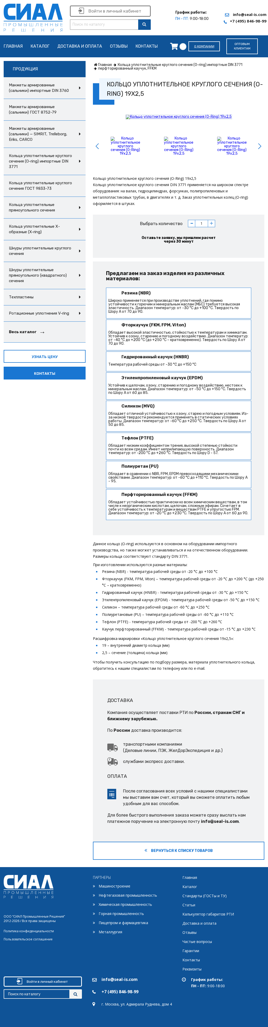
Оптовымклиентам (242, 46)
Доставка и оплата (79, 46)
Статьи (188, 904)
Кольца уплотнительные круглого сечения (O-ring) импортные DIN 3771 (40, 161)
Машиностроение (114, 886)
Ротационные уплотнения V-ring (39, 313)
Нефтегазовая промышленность (128, 895)
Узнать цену (45, 356)
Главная (13, 46)
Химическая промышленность (125, 904)
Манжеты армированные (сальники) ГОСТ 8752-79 (33, 109)
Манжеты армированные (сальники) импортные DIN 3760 (39, 88)
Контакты (147, 46)
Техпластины (21, 297)
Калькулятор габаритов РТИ (208, 914)
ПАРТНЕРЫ (102, 877)
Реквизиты (192, 969)
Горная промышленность (121, 913)
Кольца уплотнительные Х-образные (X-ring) (34, 229)
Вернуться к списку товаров (181, 851)
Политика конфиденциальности (29, 931)
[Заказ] (175, 46)
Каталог (40, 46)
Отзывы (119, 46)
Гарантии (190, 950)
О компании (204, 46)
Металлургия (110, 931)
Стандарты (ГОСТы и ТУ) (204, 895)
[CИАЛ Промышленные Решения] (33, 17)
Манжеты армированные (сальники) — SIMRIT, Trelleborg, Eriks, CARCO (38, 134)
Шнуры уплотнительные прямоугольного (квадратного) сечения (38, 275)
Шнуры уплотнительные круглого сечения (40, 251)
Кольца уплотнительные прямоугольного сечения (32, 207)
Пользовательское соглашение (28, 939)
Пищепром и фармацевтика (123, 922)
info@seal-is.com (249, 14)
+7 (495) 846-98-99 (248, 21)
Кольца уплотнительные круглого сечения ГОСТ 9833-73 (40, 186)
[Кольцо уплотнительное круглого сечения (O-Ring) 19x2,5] (178, 117)
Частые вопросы (197, 941)
